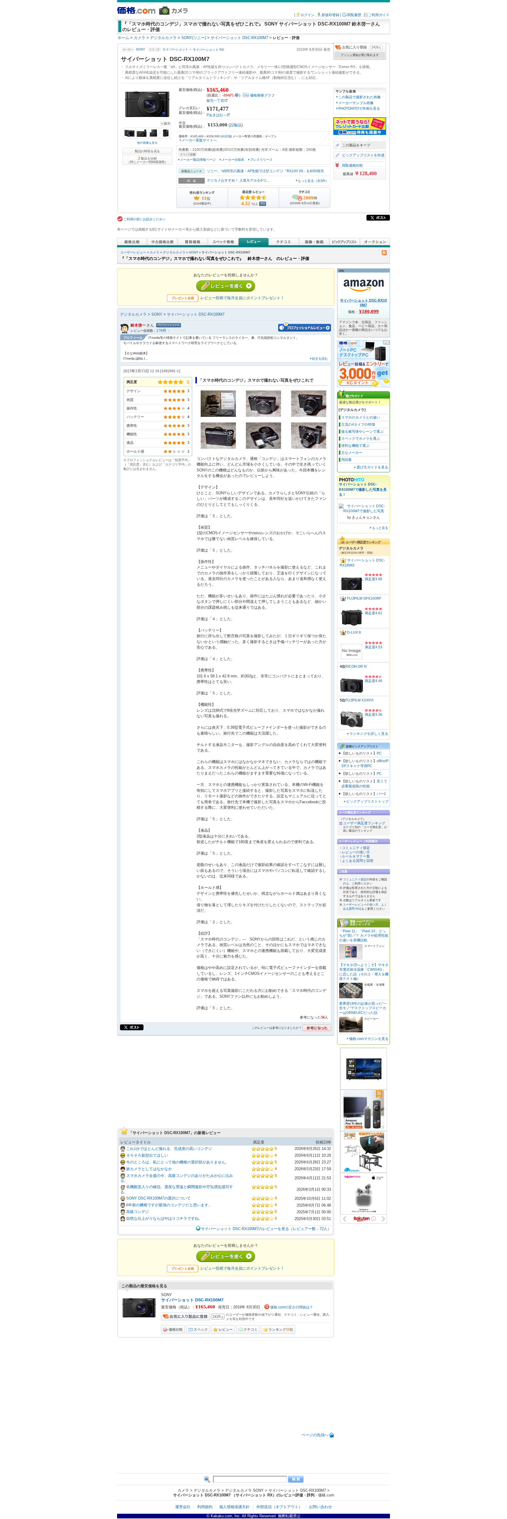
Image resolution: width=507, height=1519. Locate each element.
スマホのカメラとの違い (360, 417)
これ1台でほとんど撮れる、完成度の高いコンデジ (169, 1148)
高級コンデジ (137, 1212)
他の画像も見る (147, 142)
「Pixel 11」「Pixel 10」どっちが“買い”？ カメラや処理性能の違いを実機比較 (363, 935)
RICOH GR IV (356, 666)
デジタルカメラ (174, 252)
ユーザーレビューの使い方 (360, 904)
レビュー (226, 1329)
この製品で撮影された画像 (359, 97)
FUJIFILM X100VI (359, 700)
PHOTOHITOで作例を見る (359, 108)
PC (379, 753)
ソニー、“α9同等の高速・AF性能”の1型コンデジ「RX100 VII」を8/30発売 (265, 171)
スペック (201, 1329)
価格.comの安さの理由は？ (291, 1307)
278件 (161, 331)
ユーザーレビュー (133, 252)
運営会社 (182, 1507)
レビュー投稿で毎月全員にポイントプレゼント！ (242, 298)
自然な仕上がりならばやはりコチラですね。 (164, 1218)
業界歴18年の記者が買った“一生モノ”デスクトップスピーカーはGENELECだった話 (363, 1008)
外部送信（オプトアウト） (279, 1507)
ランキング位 (280, 1329)
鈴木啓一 (138, 325)
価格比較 (176, 1329)
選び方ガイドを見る (372, 467)
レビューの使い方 (356, 852)
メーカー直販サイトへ (199, 140)
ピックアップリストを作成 (363, 155)
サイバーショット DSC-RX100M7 (195, 314)
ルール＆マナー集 (356, 856)
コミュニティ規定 (356, 848)
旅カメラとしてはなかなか (149, 1169)
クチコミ (251, 1329)
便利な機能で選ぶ (355, 446)
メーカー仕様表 (233, 159)
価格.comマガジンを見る (368, 1039)
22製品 (235, 125)
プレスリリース (261, 159)
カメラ (154, 252)
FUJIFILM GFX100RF (364, 599)
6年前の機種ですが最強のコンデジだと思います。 (169, 1205)
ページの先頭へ (315, 1435)
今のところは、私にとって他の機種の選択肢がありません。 (177, 1162)
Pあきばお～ (217, 115)
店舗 (226, 136)
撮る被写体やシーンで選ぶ (362, 431)
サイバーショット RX (208, 49)
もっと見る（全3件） (313, 180)
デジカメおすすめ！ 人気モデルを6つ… (238, 180)
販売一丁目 (215, 101)
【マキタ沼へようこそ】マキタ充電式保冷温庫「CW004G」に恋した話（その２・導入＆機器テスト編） (363, 972)
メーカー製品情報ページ (198, 159)
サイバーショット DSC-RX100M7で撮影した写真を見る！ (363, 489)
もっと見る (380, 528)
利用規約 (204, 1507)
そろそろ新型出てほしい (147, 1155)
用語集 (346, 460)
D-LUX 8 (354, 633)
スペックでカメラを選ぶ (360, 439)
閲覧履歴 (354, 15)
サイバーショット (175, 49)
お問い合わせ (320, 1507)
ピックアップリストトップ (367, 801)
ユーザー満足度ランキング (364, 823)
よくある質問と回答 (358, 861)
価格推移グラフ (262, 95)
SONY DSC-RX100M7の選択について (158, 1198)
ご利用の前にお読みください (144, 219)
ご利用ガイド (378, 15)
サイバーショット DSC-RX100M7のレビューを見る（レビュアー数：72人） (266, 1229)
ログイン (307, 15)
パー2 (381, 794)
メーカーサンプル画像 (356, 103)
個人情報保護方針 (234, 1507)
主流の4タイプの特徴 (358, 424)
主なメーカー (351, 453)
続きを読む (320, 358)
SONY (140, 49)
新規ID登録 (330, 15)
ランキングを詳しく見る (368, 734)
